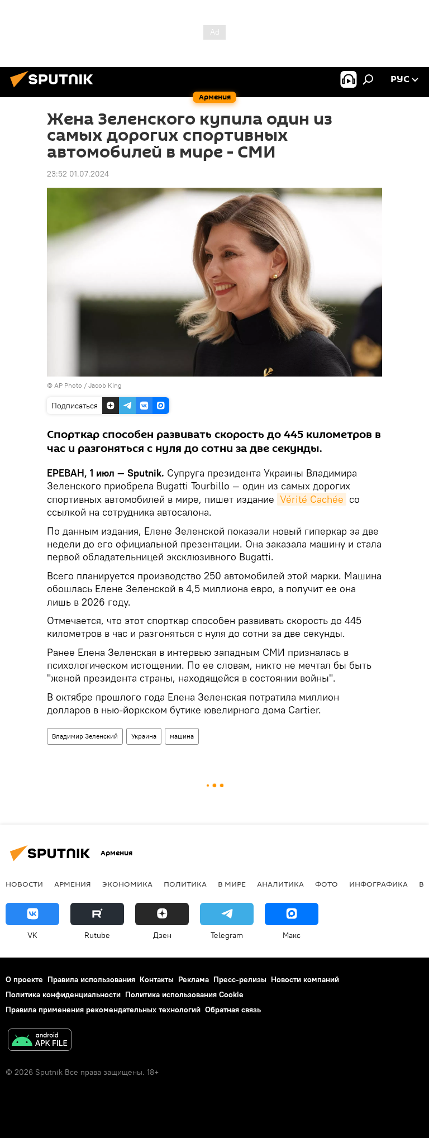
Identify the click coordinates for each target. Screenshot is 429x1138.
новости (24, 884)
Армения (72, 884)
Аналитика (280, 884)
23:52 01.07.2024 (78, 174)
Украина (143, 736)
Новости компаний (305, 979)
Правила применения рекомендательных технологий (103, 1009)
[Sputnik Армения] (55, 89)
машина (182, 736)
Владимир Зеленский (85, 736)
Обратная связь (233, 1009)
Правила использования (91, 979)
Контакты (157, 979)
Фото (326, 884)
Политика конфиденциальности (63, 994)
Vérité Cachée (312, 499)
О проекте (24, 979)
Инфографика (378, 884)
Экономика (127, 884)
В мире (232, 884)
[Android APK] (40, 1041)
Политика (185, 884)
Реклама (193, 979)
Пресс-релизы (239, 979)
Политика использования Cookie (184, 994)
